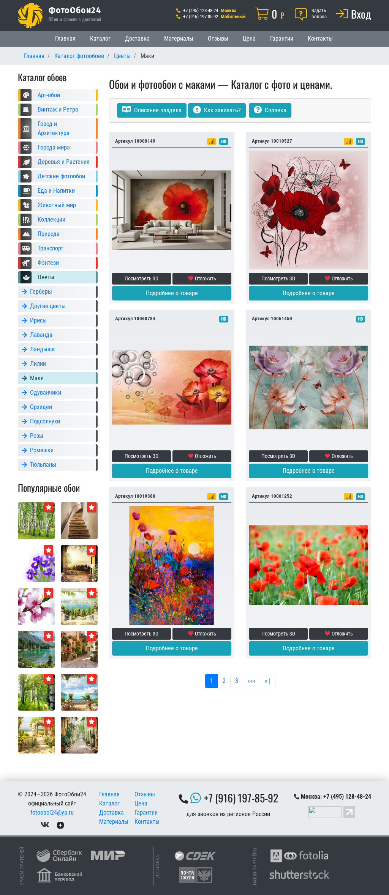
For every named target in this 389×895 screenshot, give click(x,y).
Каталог (100, 38)
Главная (65, 38)
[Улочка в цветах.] (79, 649)
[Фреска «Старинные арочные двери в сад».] (79, 563)
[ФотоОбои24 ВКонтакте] (44, 824)
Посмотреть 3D (141, 278)
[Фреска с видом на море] (79, 691)
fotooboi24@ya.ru (52, 812)
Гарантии (281, 38)
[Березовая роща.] (36, 520)
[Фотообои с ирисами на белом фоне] (36, 563)
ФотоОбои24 (75, 10)
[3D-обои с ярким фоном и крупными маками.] (308, 387)
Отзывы (218, 38)
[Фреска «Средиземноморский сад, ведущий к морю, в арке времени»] (36, 734)
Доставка (137, 38)
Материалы (178, 38)
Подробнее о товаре (172, 293)
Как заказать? (221, 110)
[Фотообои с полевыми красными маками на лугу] (308, 564)
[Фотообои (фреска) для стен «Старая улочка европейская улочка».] (79, 734)
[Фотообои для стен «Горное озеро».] (36, 649)
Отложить (205, 278)
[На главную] (30, 15)
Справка (274, 110)
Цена (249, 38)
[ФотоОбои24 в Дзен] (60, 824)
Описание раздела (157, 110)
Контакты (320, 38)
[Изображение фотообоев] (79, 606)
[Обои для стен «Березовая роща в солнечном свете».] (36, 691)
